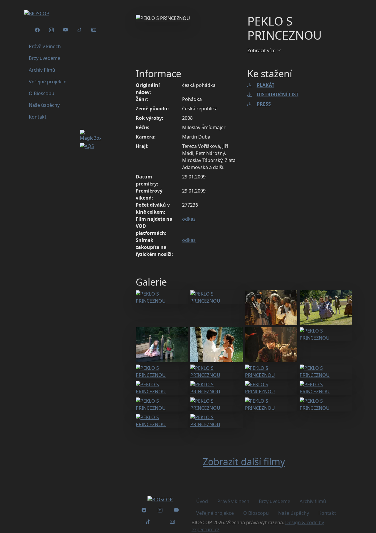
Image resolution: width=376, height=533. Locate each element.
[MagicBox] (90, 135)
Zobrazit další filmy (244, 461)
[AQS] (87, 145)
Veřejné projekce (215, 513)
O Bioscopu (256, 513)
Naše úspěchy (293, 513)
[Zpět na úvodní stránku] (160, 499)
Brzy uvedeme (274, 501)
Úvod (202, 501)
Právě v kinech (233, 501)
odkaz (189, 219)
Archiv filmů (313, 501)
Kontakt (327, 513)
